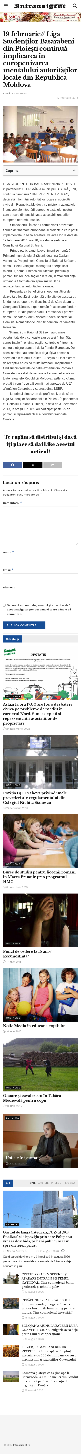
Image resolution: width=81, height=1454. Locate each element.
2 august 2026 (17, 1163)
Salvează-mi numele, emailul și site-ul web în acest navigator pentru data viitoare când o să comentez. (39, 610)
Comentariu (12, 503)
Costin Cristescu (17, 1251)
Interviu (56, 1183)
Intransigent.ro (21, 1445)
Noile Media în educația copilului (34, 1026)
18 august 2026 (34, 1317)
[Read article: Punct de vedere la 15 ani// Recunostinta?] (40, 920)
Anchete (43, 1183)
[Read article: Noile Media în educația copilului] (40, 995)
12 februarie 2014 (67, 97)
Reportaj (69, 1183)
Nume (8, 552)
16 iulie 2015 (13, 1031)
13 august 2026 (34, 1364)
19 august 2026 (34, 1291)
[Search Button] (75, 6)
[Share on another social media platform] (52, 465)
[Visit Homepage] (40, 6)
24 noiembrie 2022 (18, 728)
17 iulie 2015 (13, 961)
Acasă (6, 93)
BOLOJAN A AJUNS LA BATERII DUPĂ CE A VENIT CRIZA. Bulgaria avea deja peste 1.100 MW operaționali (50, 1330)
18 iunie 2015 (14, 1105)
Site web (9, 587)
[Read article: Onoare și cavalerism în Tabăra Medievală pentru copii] (40, 1064)
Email (8, 570)
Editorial (12, 1118)
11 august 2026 (33, 1390)
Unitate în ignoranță (24, 1158)
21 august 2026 (49, 1251)
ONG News (20, 93)
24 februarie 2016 (17, 808)
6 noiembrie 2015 (17, 887)
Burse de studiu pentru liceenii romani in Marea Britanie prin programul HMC (39, 877)
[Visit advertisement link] (40, 17)
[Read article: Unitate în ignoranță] (40, 1141)
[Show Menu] (6, 6)
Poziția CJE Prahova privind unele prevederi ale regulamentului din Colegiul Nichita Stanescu (35, 798)
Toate (32, 1183)
